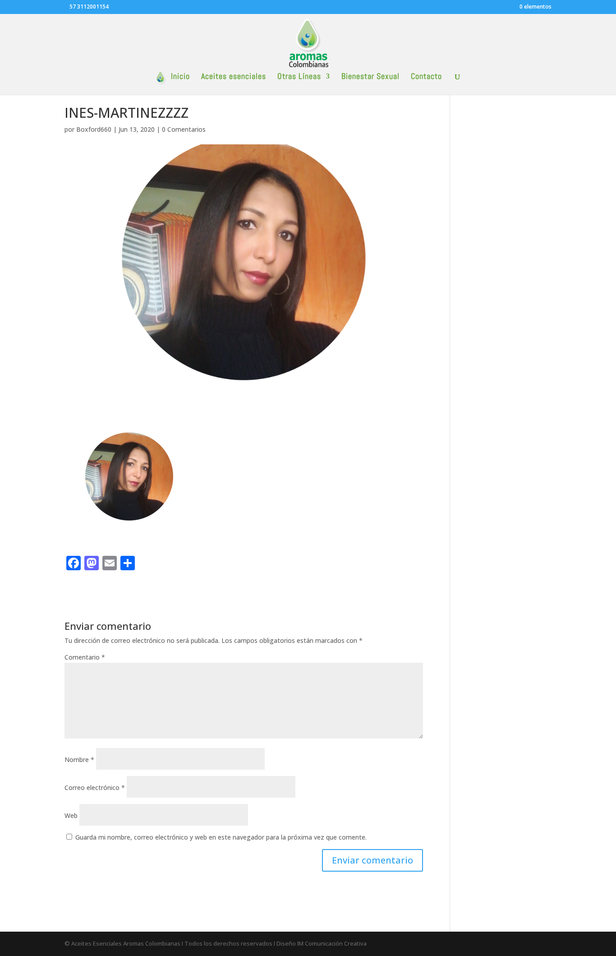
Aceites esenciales (233, 77)
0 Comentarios (184, 129)
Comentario (84, 657)
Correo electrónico (94, 787)
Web (71, 815)
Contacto (426, 77)
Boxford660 (93, 129)
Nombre (79, 759)
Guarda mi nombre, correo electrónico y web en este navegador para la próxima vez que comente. (221, 837)
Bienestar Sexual (370, 77)
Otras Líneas (299, 77)
